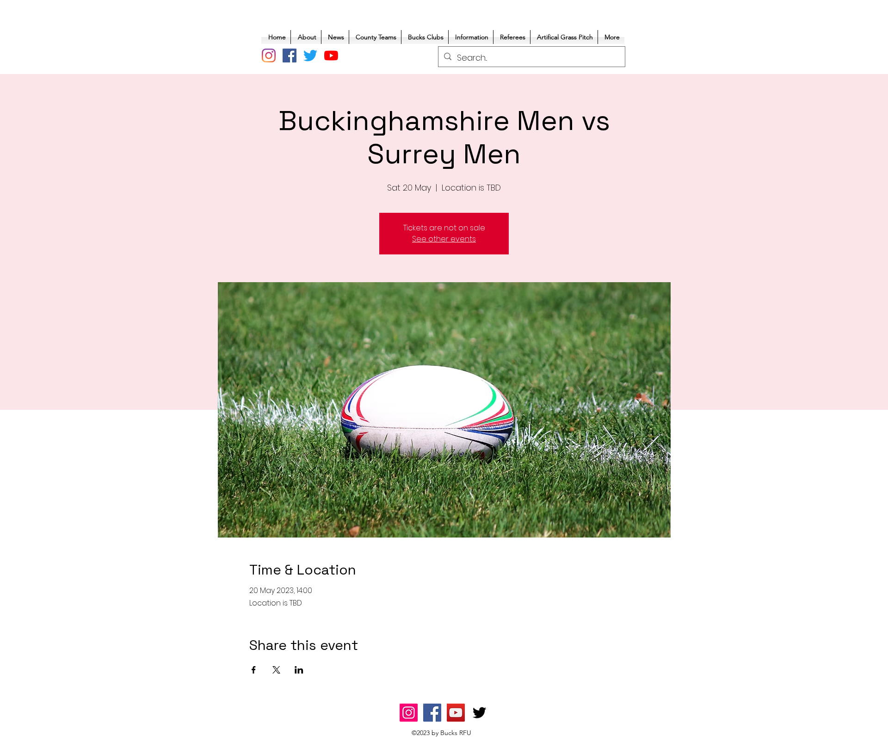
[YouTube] (331, 55)
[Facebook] (289, 55)
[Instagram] (269, 55)
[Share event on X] (276, 670)
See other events (444, 239)
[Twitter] (310, 55)
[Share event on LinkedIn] (299, 670)
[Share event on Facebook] (253, 670)
